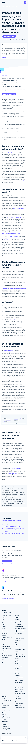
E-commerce (18, 624)
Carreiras (17, 701)
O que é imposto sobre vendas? (9, 80)
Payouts (4, 652)
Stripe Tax (4, 329)
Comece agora (6, 561)
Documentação (18, 682)
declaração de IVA (14, 319)
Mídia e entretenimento (20, 654)
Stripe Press (18, 705)
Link (3, 644)
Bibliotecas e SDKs (19, 689)
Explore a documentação (8, 598)
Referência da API (19, 684)
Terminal (4, 661)
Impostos (14, 6)
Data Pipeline (5, 633)
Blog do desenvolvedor (20, 693)
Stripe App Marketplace (20, 672)
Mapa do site (5, 716)
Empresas (17, 617)
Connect (4, 630)
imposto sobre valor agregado (10, 152)
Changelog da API (19, 687)
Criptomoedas (5, 632)
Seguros (17, 653)
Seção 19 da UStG (7, 239)
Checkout (4, 626)
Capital (3, 624)
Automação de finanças (20, 628)
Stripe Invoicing (16, 468)
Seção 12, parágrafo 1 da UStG (14, 217)
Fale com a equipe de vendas (9, 563)
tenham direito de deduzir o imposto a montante (14, 288)
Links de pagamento (6, 648)
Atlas (3, 619)
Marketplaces (18, 636)
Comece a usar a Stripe (8, 36)
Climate (4, 628)
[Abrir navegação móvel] (25, 2)
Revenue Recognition (7, 655)
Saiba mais (4, 57)
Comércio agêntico (19, 621)
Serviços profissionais (20, 660)
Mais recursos (6, 6)
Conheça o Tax (5, 581)
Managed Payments (6, 646)
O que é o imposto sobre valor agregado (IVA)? (13, 78)
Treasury (4, 662)
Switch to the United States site (9, 740)
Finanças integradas (19, 626)
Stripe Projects (18, 691)
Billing (3, 622)
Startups (17, 619)
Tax (3, 659)
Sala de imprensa (19, 703)
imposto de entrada (19, 180)
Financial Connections (7, 637)
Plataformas (18, 640)
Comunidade (5, 703)
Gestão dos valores (19, 638)
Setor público (18, 661)
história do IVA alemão (8, 350)
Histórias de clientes (6, 700)
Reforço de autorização (7, 621)
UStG (10, 213)
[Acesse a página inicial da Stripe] (3, 610)
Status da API (18, 686)
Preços (3, 617)
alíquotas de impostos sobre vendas (11, 233)
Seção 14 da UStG (12, 473)
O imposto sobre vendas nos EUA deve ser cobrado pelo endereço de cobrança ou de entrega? (14, 530)
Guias (3, 698)
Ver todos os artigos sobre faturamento (11, 520)
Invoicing (4, 641)
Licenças (4, 714)
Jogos (16, 647)
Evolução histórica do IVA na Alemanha (11, 86)
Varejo (16, 663)
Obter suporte (5, 726)
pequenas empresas (14, 236)
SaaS (16, 642)
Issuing (3, 642)
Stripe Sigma (5, 657)
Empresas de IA (18, 644)
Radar (3, 653)
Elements (4, 635)
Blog (3, 702)
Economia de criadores (20, 646)
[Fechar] (25, 737)
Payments (4, 650)
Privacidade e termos (7, 709)
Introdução (4, 75)
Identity (4, 639)
